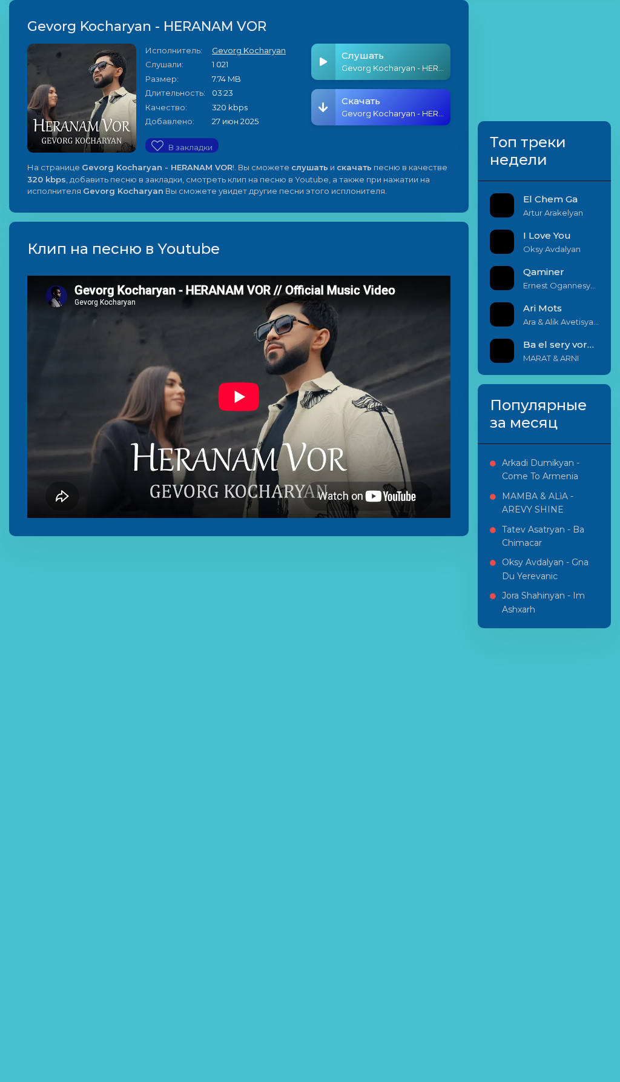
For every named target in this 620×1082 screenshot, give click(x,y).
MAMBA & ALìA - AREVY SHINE (537, 503)
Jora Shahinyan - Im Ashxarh (543, 602)
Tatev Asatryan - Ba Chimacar (543, 536)
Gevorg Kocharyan (249, 50)
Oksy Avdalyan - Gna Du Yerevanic (545, 569)
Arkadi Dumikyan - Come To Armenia (540, 469)
